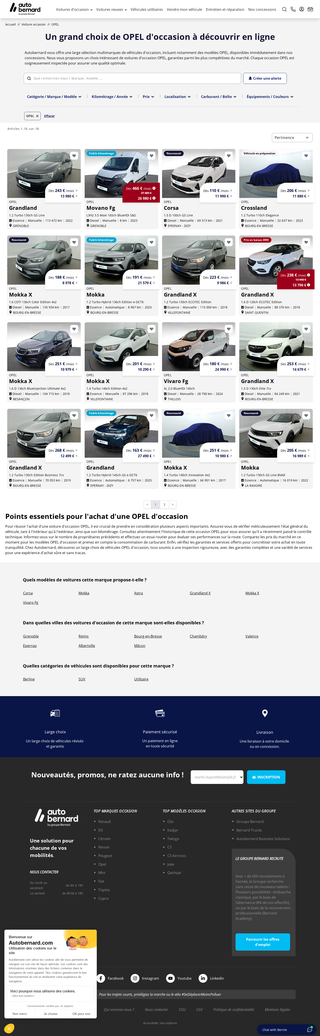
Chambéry (198, 636)
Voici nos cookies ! (23, 995)
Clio (170, 821)
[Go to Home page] (25, 9)
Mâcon (139, 645)
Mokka (84, 593)
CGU (182, 1009)
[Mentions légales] (76, 190)
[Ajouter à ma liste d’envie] (74, 156)
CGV (199, 1009)
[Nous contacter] (310, 9)
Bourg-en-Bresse (148, 636)
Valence (251, 636)
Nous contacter (156, 1009)
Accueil (10, 24)
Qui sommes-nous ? (119, 1009)
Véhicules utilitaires (147, 9)
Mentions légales (277, 1009)
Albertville (87, 645)
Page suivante (175, 505)
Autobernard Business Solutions (263, 838)
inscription (268, 777)
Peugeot (105, 855)
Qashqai (174, 872)
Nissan (104, 847)
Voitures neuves (110, 9)
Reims (84, 636)
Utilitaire (141, 679)
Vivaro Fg (30, 602)
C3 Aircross (176, 855)
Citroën (104, 838)
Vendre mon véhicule (184, 9)
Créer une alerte (267, 78)
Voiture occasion (34, 24)
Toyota (104, 889)
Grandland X (200, 593)
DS (100, 830)
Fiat (101, 881)
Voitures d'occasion (73, 9)
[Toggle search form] (284, 9)
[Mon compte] (302, 9)
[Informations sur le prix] (76, 195)
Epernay (30, 645)
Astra (138, 593)
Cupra (103, 898)
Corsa (28, 593)
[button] (9, 1028)
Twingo (173, 838)
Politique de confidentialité (233, 1009)
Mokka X (252, 593)
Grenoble (31, 636)
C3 (169, 847)
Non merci (20, 1014)
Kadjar (172, 830)
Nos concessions (262, 9)
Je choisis (50, 1014)
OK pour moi (81, 1014)
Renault (104, 821)
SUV (82, 679)
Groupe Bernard (250, 821)
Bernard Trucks (249, 830)
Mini (101, 872)
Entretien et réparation (225, 9)
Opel (102, 864)
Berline (29, 679)
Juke (170, 864)
